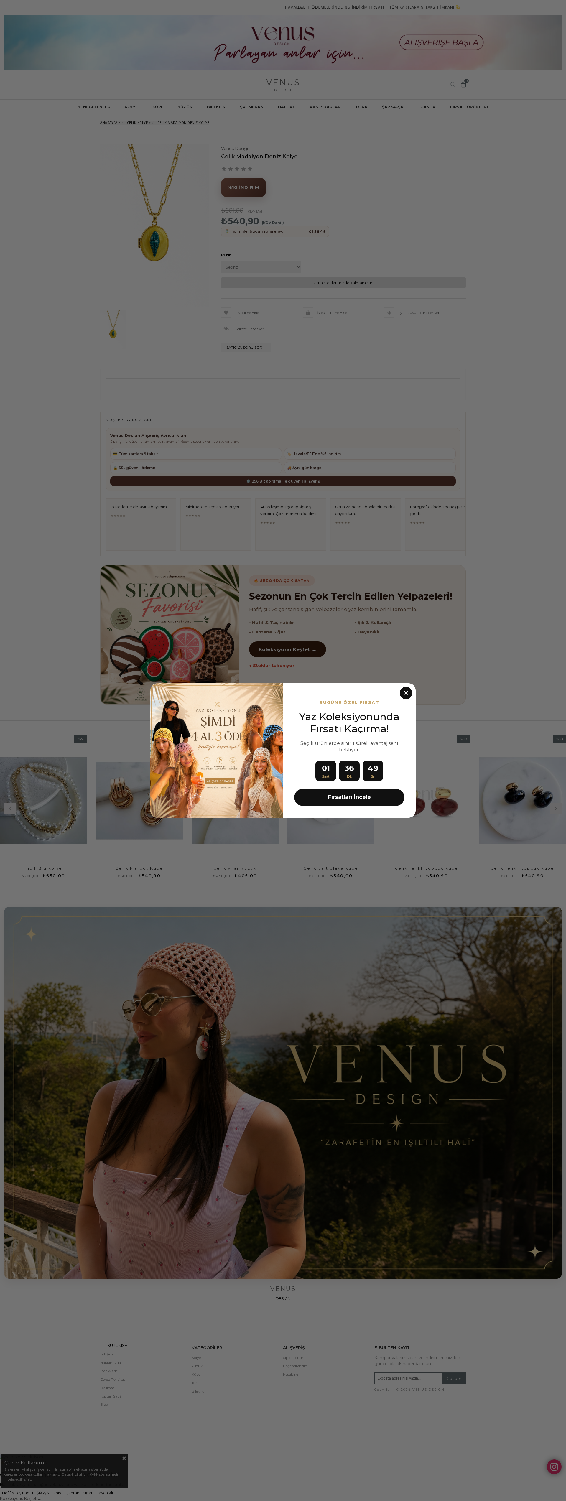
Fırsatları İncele (349, 797)
